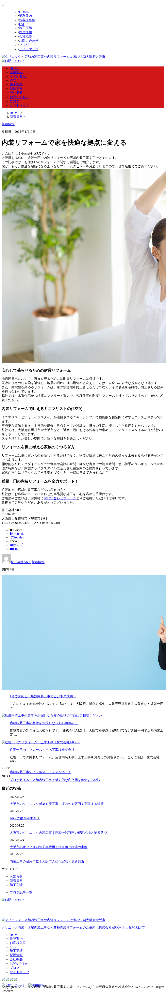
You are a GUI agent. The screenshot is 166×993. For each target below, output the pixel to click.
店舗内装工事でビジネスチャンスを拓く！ (40, 772)
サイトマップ (28, 49)
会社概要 (25, 36)
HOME (24, 12)
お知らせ (16, 876)
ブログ (24, 45)
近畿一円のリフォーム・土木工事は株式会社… (44, 749)
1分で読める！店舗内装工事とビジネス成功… (43, 696)
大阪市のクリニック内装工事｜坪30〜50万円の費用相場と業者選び (58, 832)
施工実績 (25, 28)
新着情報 (38, 562)
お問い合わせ (28, 40)
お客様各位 (27, 20)
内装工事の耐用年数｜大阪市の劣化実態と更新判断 (47, 861)
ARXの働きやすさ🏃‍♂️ (25, 818)
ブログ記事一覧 (21, 892)
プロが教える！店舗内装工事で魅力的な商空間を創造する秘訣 (55, 780)
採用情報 (25, 32)
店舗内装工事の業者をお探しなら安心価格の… (44, 723)
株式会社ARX (21, 562)
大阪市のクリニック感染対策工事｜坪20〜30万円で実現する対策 (57, 804)
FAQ (22, 24)
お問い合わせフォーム (60, 498)
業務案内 (25, 15)
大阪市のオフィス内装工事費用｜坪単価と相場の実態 (48, 847)
